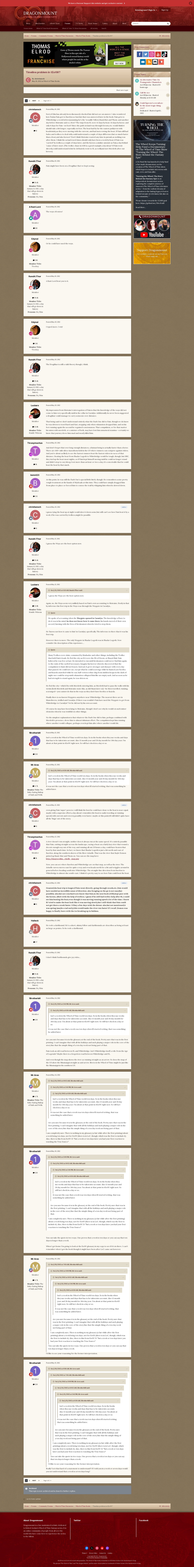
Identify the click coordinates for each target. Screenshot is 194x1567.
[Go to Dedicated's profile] (137, 104)
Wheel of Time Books (51, 81)
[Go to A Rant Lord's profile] (35, 215)
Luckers (35, 405)
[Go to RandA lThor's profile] (35, 169)
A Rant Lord (35, 207)
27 (36, 942)
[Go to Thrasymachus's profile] (35, 451)
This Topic (159, 24)
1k (36, 464)
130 (36, 754)
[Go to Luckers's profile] (35, 413)
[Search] (168, 23)
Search (104, 28)
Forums (67, 23)
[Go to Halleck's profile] (35, 929)
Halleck (35, 920)
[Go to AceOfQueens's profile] (137, 81)
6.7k (36, 786)
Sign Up (164, 10)
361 (36, 260)
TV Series (79, 23)
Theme (84, 1553)
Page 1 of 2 (47, 101)
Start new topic (122, 90)
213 (36, 496)
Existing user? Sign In (145, 10)
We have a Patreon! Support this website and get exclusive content (95, 3)
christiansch (40, 79)
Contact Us (102, 1553)
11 (36, 131)
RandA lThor (35, 161)
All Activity (94, 28)
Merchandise (40, 23)
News (28, 23)
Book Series (92, 23)
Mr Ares (35, 765)
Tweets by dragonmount (83, 1524)
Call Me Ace (145, 93)
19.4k (36, 182)
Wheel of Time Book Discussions (47, 28)
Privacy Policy (93, 1553)
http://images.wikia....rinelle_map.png (62, 859)
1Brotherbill (35, 733)
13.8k (36, 427)
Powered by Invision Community (97, 1558)
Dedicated (144, 111)
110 (36, 228)
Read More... (141, 207)
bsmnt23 (34, 475)
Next (34, 101)
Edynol (34, 239)
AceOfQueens (145, 85)
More (124, 23)
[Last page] (39, 100)
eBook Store (55, 23)
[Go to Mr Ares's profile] (35, 773)
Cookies (110, 1553)
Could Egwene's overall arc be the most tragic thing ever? (151, 105)
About (115, 23)
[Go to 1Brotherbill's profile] (35, 741)
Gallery (104, 23)
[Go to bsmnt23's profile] (35, 483)
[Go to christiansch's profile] (28, 79)
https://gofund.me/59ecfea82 (152, 203)
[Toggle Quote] (49, 590)
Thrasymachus (34, 443)
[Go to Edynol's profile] (35, 247)
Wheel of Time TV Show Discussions (74, 28)
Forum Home (28, 28)
